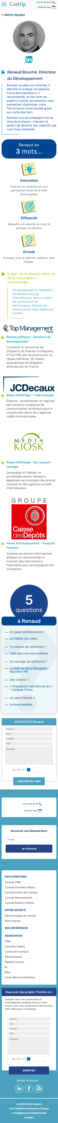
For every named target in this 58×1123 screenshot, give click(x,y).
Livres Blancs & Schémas (20, 977)
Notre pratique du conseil (20, 915)
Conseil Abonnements (18, 897)
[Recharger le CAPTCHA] (28, 769)
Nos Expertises (16, 876)
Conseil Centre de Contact (21, 892)
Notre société (15, 910)
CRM (8, 941)
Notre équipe (13, 920)
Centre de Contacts (17, 951)
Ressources (13, 935)
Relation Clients (14, 961)
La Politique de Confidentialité (29, 1112)
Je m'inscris (29, 848)
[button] (29, 770)
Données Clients (15, 946)
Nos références (16, 928)
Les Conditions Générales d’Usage (29, 1108)
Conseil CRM (13, 882)
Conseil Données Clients (20, 887)
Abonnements (13, 956)
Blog (7, 972)
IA (6, 967)
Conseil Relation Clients (19, 902)
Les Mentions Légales (29, 1103)
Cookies (29, 1117)
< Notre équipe (13, 15)
